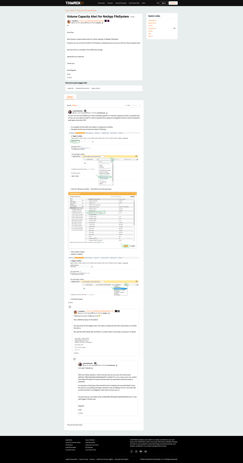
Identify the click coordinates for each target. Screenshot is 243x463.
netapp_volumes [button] (95, 88)
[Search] (157, 3)
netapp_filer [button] (71, 88)
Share (69, 78)
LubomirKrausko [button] (78, 111)
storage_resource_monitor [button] (82, 88)
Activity (150, 25)
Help (149, 33)
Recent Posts (152, 23)
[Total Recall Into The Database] (106, 21)
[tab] (70, 97)
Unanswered (162, 28)
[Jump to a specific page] (139, 105)
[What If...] (85, 111)
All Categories (152, 20)
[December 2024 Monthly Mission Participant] (108, 21)
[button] (69, 22)
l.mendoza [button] (75, 21)
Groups (150, 31)
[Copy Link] (102, 23)
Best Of (150, 36)
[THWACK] (74, 3)
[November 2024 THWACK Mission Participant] (119, 311)
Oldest (74, 105)
